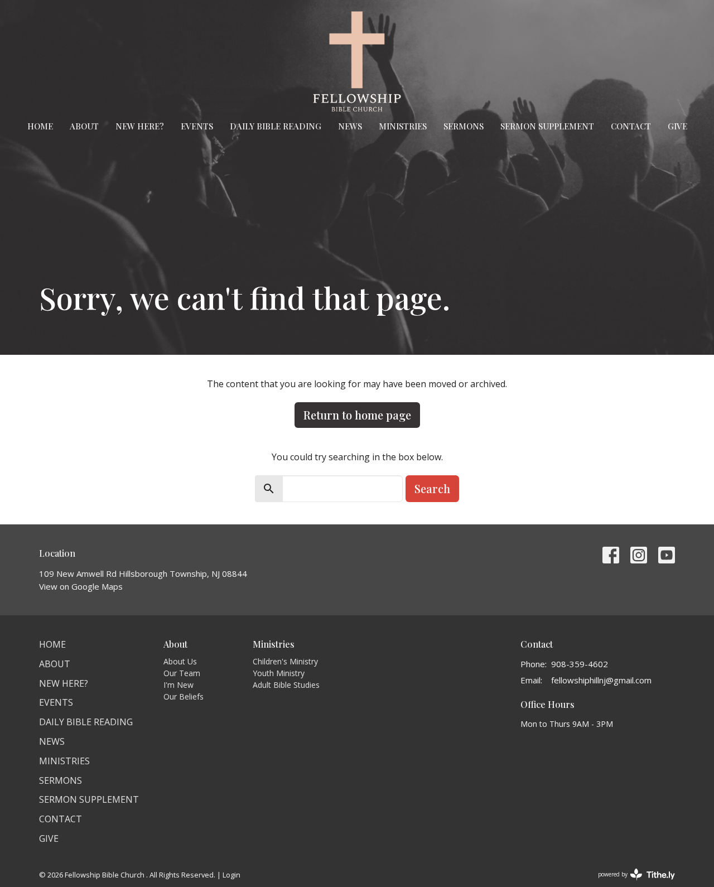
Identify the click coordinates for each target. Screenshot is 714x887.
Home (40, 126)
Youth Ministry (279, 673)
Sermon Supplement (547, 126)
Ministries (403, 126)
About (84, 126)
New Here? (139, 126)
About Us (180, 661)
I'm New (178, 684)
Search (432, 488)
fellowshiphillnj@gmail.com (601, 680)
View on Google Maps (81, 586)
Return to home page (357, 414)
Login (231, 875)
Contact (631, 126)
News (350, 126)
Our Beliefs (183, 696)
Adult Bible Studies (286, 684)
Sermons (463, 126)
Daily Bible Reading (275, 126)
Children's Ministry (285, 661)
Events (197, 126)
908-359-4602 (579, 663)
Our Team (181, 673)
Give (677, 126)
